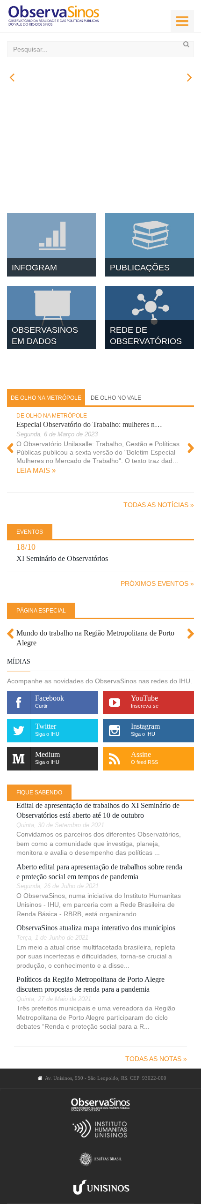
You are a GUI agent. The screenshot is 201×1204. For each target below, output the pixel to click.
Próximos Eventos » (157, 583)
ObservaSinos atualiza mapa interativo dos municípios (95, 928)
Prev (10, 448)
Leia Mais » (36, 470)
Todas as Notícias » (158, 505)
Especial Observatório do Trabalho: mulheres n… (89, 424)
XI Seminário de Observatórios (62, 558)
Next (190, 448)
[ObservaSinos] (53, 16)
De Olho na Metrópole (51, 415)
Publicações (140, 267)
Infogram (34, 267)
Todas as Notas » (156, 1058)
